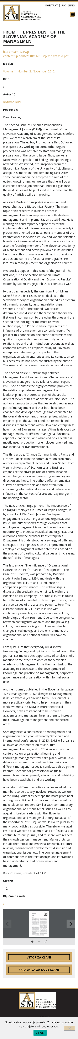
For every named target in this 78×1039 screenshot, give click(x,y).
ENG (72, 5)
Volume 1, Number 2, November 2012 (28, 71)
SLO (63, 5)
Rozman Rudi (12, 102)
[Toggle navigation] (72, 14)
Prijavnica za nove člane (39, 970)
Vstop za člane (39, 957)
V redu (40, 1032)
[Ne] (69, 1028)
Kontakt (51, 5)
